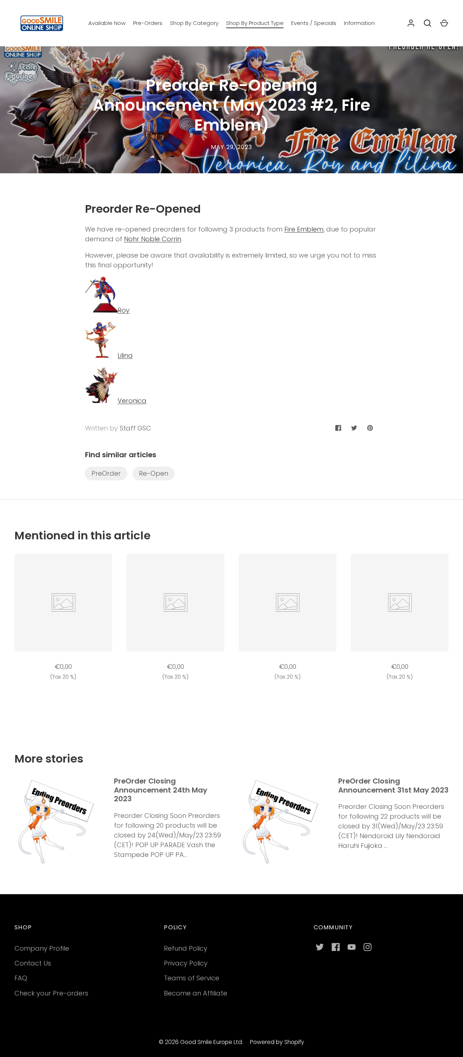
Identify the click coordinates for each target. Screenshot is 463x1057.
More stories (48, 759)
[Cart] (444, 23)
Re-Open (153, 473)
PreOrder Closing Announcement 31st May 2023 (393, 785)
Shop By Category (194, 23)
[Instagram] (367, 947)
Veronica (132, 400)
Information (359, 23)
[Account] (411, 23)
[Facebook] (336, 947)
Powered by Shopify (277, 1042)
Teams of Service (191, 977)
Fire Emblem (303, 229)
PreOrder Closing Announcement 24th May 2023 (160, 790)
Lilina (125, 355)
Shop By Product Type (255, 23)
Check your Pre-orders (51, 993)
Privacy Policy (186, 963)
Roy (123, 310)
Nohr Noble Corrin (152, 238)
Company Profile (41, 948)
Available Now (107, 23)
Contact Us (32, 963)
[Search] (428, 23)
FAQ (20, 977)
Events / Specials (313, 23)
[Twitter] (320, 947)
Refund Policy (185, 948)
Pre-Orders (147, 23)
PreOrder (106, 473)
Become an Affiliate (195, 993)
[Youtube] (352, 947)
